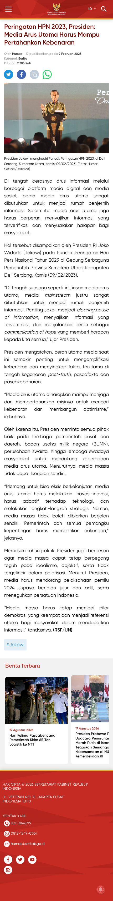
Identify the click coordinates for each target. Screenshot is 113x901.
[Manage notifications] (100, 889)
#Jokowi (15, 644)
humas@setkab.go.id (27, 843)
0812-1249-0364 (23, 833)
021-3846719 (20, 823)
